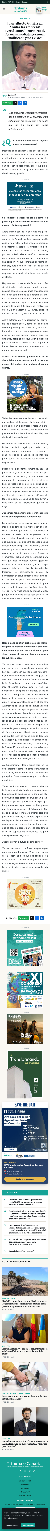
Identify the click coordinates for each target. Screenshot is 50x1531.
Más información (10, 1518)
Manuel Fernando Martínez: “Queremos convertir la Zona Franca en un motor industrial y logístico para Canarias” (25, 1444)
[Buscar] (47, 2)
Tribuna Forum (25, 1496)
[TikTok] (29, 1471)
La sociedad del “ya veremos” (21, 1251)
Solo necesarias (12, 1525)
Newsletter (16, 2)
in (25, 103)
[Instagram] (25, 1471)
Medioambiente (8, 1299)
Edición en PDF (25, 1481)
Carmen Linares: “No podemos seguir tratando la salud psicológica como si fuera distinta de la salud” (24, 1351)
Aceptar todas (28, 1525)
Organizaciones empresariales (16, 1394)
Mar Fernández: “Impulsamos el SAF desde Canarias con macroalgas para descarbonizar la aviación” (27, 1241)
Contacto (25, 2)
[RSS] (34, 1471)
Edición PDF (6, 2)
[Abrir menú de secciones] (4, 9)
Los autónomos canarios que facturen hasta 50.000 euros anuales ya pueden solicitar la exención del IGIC (25, 1202)
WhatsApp (7, 103)
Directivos (7, 1346)
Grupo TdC (25, 1492)
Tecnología (25, 19)
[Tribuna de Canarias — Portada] (21, 9)
